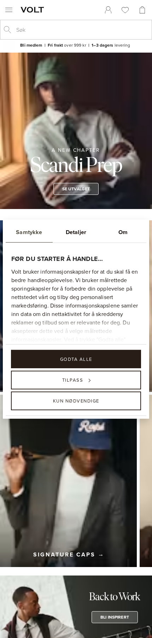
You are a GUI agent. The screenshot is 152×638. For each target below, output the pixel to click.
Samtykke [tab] (29, 232)
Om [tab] (123, 232)
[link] (108, 10)
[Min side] (108, 10)
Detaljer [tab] (76, 232)
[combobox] (81, 29)
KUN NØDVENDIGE (76, 401)
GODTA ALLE (76, 359)
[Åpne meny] (8, 9)
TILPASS (72, 380)
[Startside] (33, 9)
